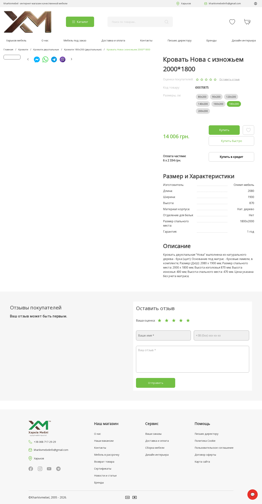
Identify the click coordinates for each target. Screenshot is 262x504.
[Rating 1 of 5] (159, 320)
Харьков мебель (16, 40)
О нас (45, 40)
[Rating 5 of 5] (188, 320)
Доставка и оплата (113, 40)
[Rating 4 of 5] (180, 320)
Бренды (211, 40)
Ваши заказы (153, 433)
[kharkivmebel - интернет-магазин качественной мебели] (28, 22)
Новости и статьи (105, 475)
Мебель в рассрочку (106, 454)
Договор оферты (205, 454)
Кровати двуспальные (46, 49)
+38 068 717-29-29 (45, 441)
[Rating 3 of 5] (173, 320)
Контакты (146, 40)
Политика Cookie (205, 440)
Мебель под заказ (74, 40)
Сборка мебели (154, 447)
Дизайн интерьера (244, 40)
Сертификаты (102, 468)
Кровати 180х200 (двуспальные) (83, 49)
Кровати (23, 49)
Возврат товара (104, 461)
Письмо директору (179, 40)
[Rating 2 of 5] (166, 320)
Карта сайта (202, 461)
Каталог (82, 22)
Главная (8, 49)
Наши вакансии (104, 440)
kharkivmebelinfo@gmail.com (225, 3)
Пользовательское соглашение (214, 447)
